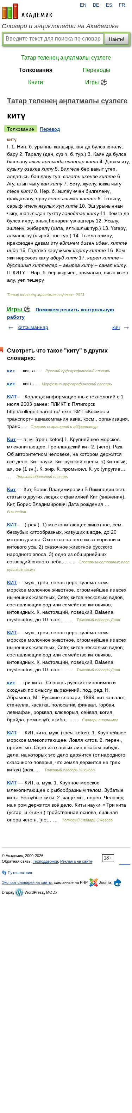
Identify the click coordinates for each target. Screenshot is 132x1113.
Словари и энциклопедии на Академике (60, 26)
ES (109, 5)
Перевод (50, 129)
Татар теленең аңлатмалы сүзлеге (66, 58)
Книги (35, 82)
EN (83, 5)
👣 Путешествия (17, 872)
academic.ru (27, 11)
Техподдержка (45, 861)
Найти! (116, 39)
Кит (11, 439)
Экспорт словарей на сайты (27, 882)
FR (122, 5)
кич (116, 327)
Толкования (35, 70)
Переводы (96, 70)
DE (96, 5)
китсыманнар (33, 327)
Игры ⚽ (96, 82)
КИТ (12, 396)
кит (11, 370)
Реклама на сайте (76, 861)
